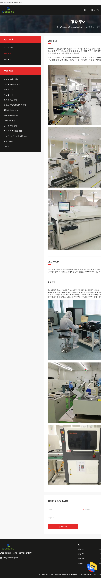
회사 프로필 (8, 47)
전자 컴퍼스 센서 (10, 100)
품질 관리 (7, 59)
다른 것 (6, 146)
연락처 (80, 563)
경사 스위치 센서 (10, 126)
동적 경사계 (8, 89)
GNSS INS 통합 (9, 121)
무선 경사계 (8, 95)
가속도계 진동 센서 (11, 115)
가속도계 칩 (8, 141)
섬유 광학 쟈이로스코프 (13, 131)
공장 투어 (7, 53)
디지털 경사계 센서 (11, 79)
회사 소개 (81, 549)
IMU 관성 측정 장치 (11, 110)
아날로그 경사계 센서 (12, 84)
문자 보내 (63, 526)
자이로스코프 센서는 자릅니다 (15, 136)
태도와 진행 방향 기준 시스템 (15, 105)
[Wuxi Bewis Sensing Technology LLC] (8, 10)
